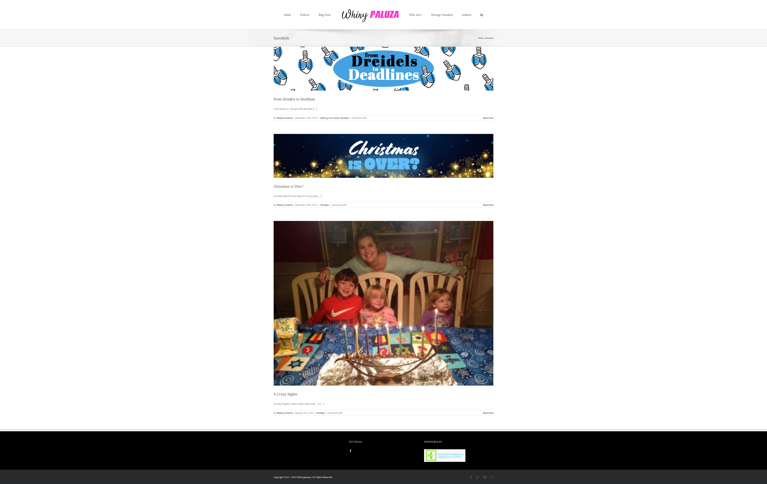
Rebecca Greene (285, 117)
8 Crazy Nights (285, 394)
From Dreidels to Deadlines (294, 99)
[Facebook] (350, 450)
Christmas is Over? (289, 186)
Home (480, 38)
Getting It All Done (329, 117)
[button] (465, 14)
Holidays (344, 117)
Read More (488, 117)
